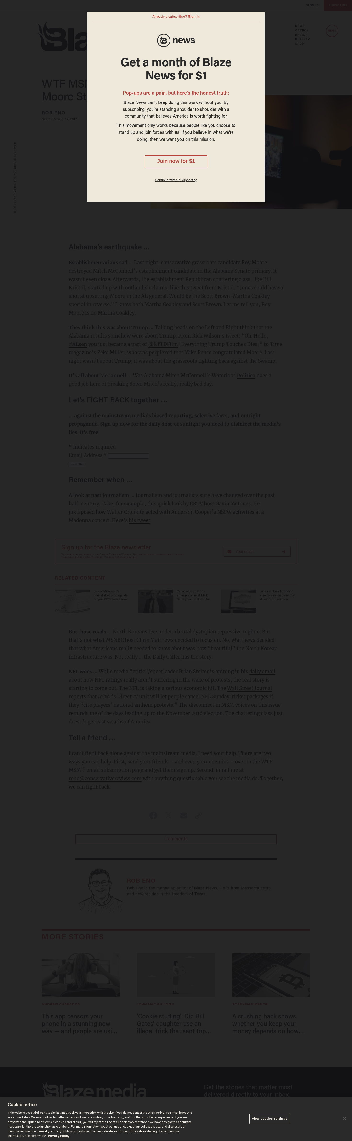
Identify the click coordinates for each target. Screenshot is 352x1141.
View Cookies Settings (269, 1118)
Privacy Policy (58, 1136)
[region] (176, 1119)
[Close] (344, 1118)
